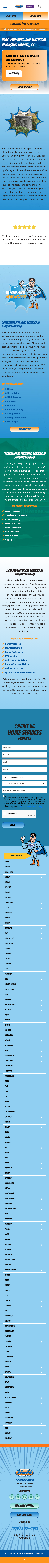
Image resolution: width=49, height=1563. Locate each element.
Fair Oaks (8, 1030)
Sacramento (9, 1316)
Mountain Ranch (10, 1198)
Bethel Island (9, 902)
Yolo (6, 1428)
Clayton (7, 948)
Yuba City (8, 1433)
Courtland (8, 974)
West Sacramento (10, 1397)
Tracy (6, 1367)
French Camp (9, 1045)
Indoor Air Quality (14, 409)
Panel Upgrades (13, 643)
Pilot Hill (7, 1239)
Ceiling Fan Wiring (14, 668)
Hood (6, 1091)
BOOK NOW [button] (35, 16)
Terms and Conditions (25, 807)
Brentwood (8, 913)
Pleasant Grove (10, 1260)
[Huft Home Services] (19, 6)
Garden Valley (9, 1056)
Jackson (7, 1107)
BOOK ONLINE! (24, 87)
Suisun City (8, 1346)
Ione (6, 1096)
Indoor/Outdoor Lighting (18, 664)
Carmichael (8, 928)
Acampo (7, 862)
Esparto (7, 1025)
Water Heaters (12, 511)
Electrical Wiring (13, 647)
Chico (6, 933)
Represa (7, 1275)
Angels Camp (9, 872)
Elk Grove (8, 1010)
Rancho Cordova (10, 1270)
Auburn (7, 892)
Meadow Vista (9, 1183)
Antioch (7, 882)
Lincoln (7, 1127)
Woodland (8, 1423)
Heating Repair (13, 413)
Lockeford (8, 1142)
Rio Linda (7, 1285)
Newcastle (8, 1204)
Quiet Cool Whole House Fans (20, 672)
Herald (7, 1081)
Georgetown (9, 1061)
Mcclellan (8, 1178)
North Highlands (10, 1209)
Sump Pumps (11, 535)
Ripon (6, 1295)
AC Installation (12, 393)
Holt (6, 1086)
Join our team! (24, 1514)
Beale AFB (7, 897)
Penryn (7, 1234)
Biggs (7, 908)
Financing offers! (24, 1505)
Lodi (6, 1147)
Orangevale (8, 1224)
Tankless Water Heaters (17, 515)
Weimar (7, 1392)
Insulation (10, 405)
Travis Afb (8, 1372)
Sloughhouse (9, 1331)
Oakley (7, 1214)
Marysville (8, 1168)
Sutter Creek (9, 1357)
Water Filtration (13, 527)
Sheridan (7, 1321)
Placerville (8, 1255)
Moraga (7, 1188)
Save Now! (14, 73)
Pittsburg (8, 1249)
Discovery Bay (9, 989)
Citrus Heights (9, 938)
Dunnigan (8, 999)
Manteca (7, 1163)
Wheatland (8, 1402)
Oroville (7, 1229)
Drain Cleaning (12, 519)
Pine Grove (8, 1244)
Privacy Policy (37, 807)
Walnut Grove (9, 1387)
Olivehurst (8, 1219)
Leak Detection (13, 523)
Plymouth (8, 1265)
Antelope (7, 877)
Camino (7, 923)
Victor (7, 1382)
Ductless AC (11, 401)
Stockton (8, 1341)
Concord (7, 964)
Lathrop (7, 1122)
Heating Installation (15, 417)
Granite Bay (8, 1066)
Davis (6, 979)
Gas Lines (10, 539)
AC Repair (10, 389)
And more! (8, 1438)
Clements (8, 954)
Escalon (7, 1020)
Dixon (6, 994)
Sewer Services (13, 531)
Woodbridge (9, 1418)
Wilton (7, 1408)
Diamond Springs (10, 984)
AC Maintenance (13, 397)
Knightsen (8, 1117)
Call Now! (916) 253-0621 (24, 23)
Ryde (6, 1311)
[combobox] (24, 777)
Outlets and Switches (16, 660)
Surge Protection (14, 651)
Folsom (7, 1040)
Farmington (9, 1035)
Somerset (8, 1336)
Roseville (7, 1306)
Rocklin (7, 1300)
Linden (7, 1132)
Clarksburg (9, 943)
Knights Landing (10, 1112)
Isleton (7, 1101)
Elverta (7, 1015)
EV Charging (11, 656)
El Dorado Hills (10, 1005)
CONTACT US (24, 429)
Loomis (7, 1152)
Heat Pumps (11, 421)
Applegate (8, 887)
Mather (7, 1173)
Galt (6, 1050)
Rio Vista (7, 1290)
